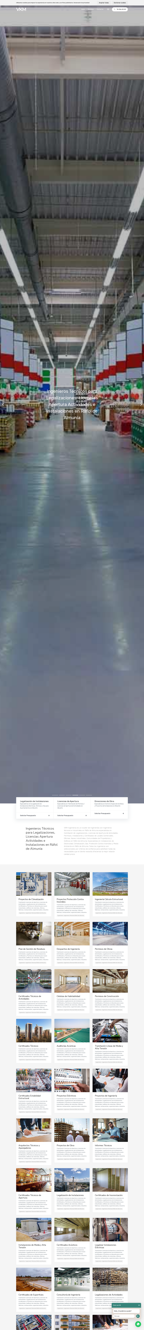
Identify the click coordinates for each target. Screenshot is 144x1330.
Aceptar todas (104, 3)
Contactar (100, 9)
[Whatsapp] (138, 1324)
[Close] (139, 1305)
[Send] (138, 1316)
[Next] (141, 404)
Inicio (83, 9)
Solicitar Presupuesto (28, 815)
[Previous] (3, 404)
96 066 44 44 (121, 9)
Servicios (91, 9)
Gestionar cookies (120, 3)
